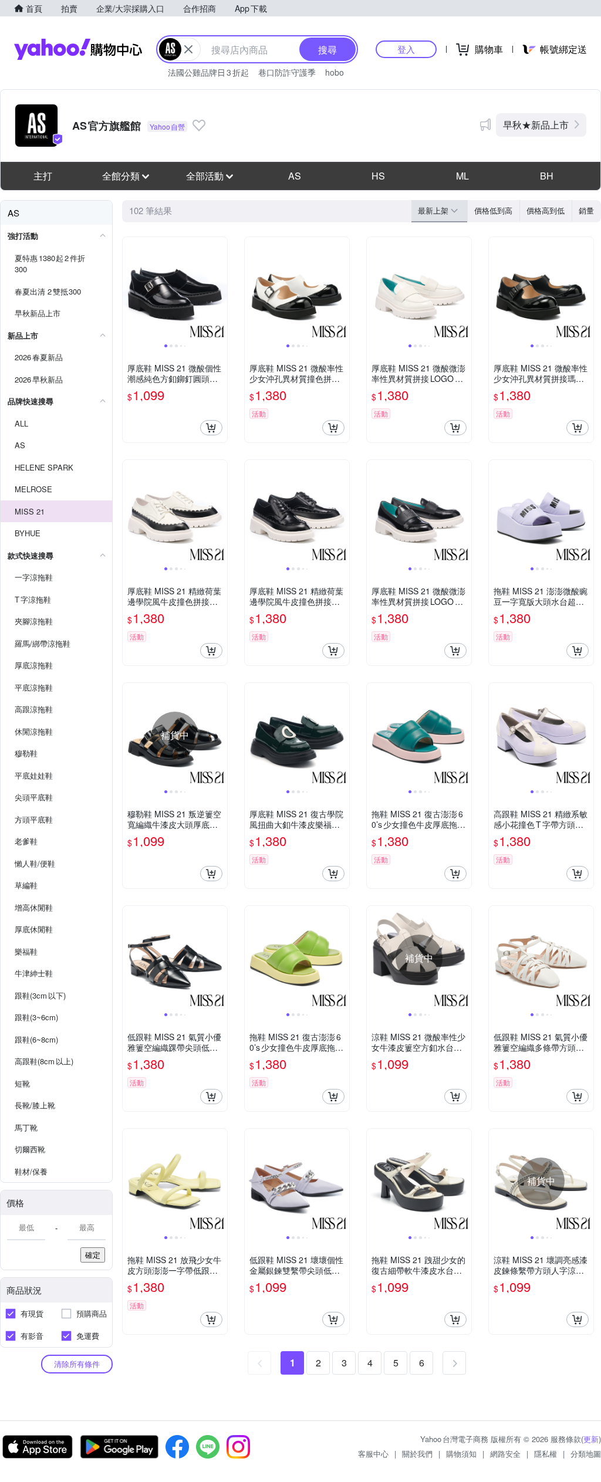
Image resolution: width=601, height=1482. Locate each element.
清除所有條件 (77, 1363)
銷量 (586, 210)
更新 (591, 1438)
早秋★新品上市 (536, 124)
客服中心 (373, 1453)
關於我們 (417, 1453)
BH (546, 175)
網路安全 (505, 1453)
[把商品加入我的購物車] (211, 427)
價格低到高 (493, 210)
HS (378, 175)
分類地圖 (585, 1453)
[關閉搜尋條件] (188, 49)
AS (294, 175)
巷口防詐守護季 (287, 72)
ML (462, 175)
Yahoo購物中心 (78, 49)
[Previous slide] (130, 289)
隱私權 (545, 1453)
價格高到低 (545, 210)
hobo (334, 72)
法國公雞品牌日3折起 (208, 72)
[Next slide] (219, 289)
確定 (92, 1254)
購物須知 (461, 1453)
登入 (406, 49)
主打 (42, 175)
